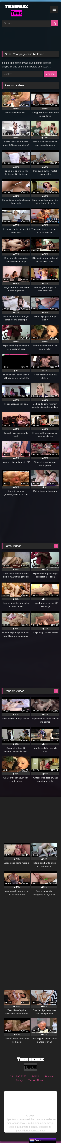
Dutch (37, 1140)
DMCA (36, 1076)
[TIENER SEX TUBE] (25, 10)
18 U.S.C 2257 (18, 1076)
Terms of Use (35, 1080)
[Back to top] (51, 1134)
